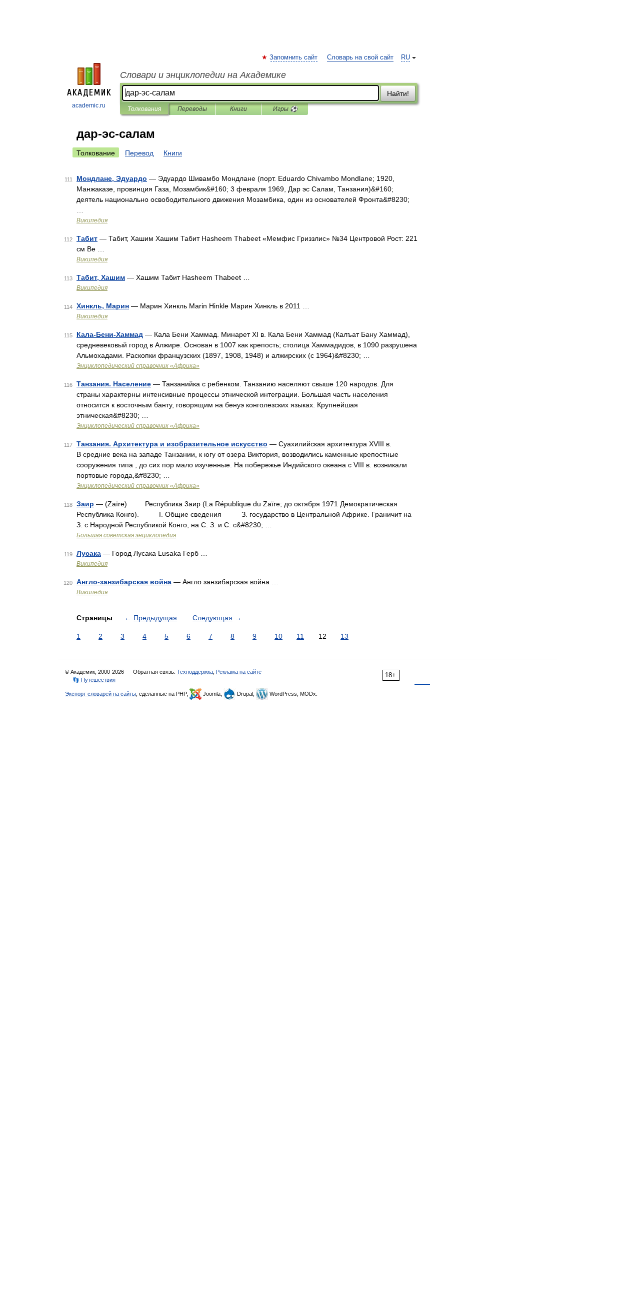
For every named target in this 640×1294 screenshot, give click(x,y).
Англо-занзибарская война (124, 582)
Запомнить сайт (294, 57)
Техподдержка (195, 672)
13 (344, 636)
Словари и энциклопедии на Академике (203, 75)
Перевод (139, 153)
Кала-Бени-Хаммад (109, 334)
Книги (238, 108)
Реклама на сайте (239, 672)
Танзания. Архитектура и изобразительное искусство (172, 444)
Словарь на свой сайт (360, 57)
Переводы (192, 108)
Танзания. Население (113, 384)
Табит (87, 238)
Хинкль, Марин (102, 306)
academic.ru (89, 105)
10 (278, 636)
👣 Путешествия (94, 680)
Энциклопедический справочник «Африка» (138, 365)
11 (300, 636)
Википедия (92, 220)
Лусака (88, 553)
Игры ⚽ (285, 108)
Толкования (144, 108)
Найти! (398, 93)
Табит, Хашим (100, 277)
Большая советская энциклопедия (126, 535)
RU (405, 57)
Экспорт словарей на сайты (100, 694)
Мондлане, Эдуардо (111, 178)
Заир (85, 504)
